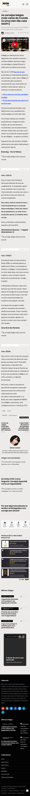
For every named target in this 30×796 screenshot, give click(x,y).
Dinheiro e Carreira (7, 596)
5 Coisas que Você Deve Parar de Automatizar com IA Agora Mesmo (9, 614)
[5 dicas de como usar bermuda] (15, 650)
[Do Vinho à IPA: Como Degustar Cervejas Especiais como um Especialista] (15, 468)
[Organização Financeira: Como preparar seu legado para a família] (24, 599)
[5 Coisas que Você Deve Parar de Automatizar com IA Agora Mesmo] (24, 611)
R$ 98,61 (12, 563)
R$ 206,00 (12, 554)
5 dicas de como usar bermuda (15, 659)
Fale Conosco (5, 765)
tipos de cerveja (19, 72)
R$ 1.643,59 (13, 543)
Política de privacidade (7, 777)
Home (2, 759)
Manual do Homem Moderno (14, 636)
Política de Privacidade (14, 790)
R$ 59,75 (12, 573)
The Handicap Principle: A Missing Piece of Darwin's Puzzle (18, 551)
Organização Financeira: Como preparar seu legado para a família (9, 601)
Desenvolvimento (7, 621)
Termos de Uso (5, 774)
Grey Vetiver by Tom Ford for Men (18, 541)
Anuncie (3, 768)
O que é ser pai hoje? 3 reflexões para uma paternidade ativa (9, 626)
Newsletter (4, 771)
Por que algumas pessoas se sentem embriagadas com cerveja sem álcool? (14, 508)
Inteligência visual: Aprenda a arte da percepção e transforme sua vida (18, 561)
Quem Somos (4, 762)
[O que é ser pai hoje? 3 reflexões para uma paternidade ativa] (24, 624)
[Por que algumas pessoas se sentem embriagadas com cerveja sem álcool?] (15, 495)
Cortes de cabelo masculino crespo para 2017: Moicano (6, 427)
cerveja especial (13, 415)
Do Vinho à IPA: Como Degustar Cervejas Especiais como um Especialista (14, 481)
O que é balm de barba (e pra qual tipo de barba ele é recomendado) (23, 427)
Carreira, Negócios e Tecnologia (8, 609)
